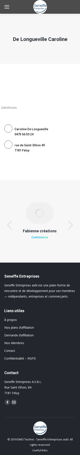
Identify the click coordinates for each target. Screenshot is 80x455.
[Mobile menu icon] (6, 6)
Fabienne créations (40, 231)
